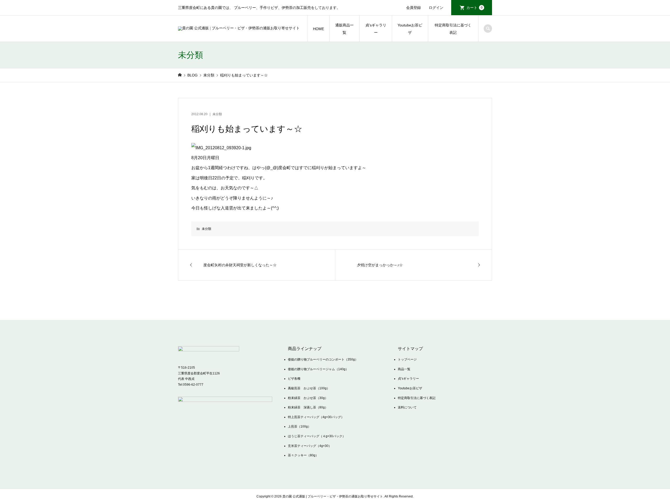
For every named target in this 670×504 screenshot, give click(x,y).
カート (474, 7)
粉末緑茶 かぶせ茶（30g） (308, 398)
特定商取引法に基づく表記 (453, 29)
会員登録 (413, 7)
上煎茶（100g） (299, 426)
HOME (318, 29)
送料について (407, 407)
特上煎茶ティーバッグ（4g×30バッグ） (316, 417)
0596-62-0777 (193, 384)
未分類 (217, 114)
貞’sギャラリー (375, 29)
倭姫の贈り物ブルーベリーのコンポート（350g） (323, 359)
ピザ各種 (294, 378)
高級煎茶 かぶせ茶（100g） (309, 388)
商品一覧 (404, 369)
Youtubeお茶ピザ (410, 29)
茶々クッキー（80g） (303, 455)
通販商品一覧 (344, 29)
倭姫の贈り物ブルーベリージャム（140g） (318, 369)
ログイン (436, 7)
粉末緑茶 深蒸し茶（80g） (308, 407)
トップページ (407, 359)
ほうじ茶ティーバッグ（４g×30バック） (316, 436)
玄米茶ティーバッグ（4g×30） (310, 446)
